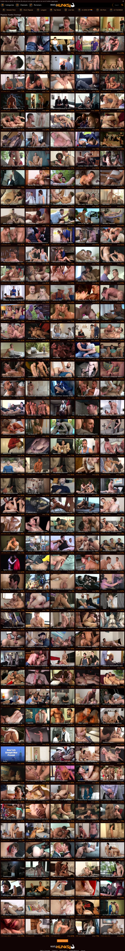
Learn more (54, 1)
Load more (62, 941)
